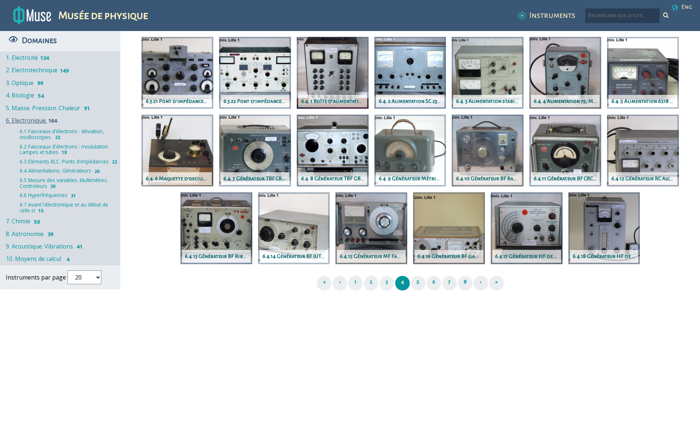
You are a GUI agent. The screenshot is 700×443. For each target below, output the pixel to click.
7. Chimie (23, 221)
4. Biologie (25, 95)
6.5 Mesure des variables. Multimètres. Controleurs (64, 183)
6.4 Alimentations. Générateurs (60, 170)
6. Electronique (31, 120)
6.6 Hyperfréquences (48, 195)
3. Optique (24, 83)
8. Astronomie (29, 234)
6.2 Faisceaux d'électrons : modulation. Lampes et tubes (64, 149)
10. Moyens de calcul (37, 259)
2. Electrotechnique (37, 70)
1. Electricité (27, 58)
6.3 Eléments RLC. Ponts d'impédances (68, 161)
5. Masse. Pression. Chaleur (48, 108)
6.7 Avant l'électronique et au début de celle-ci (64, 207)
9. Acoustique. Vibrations (44, 246)
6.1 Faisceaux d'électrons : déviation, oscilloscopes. (62, 134)
